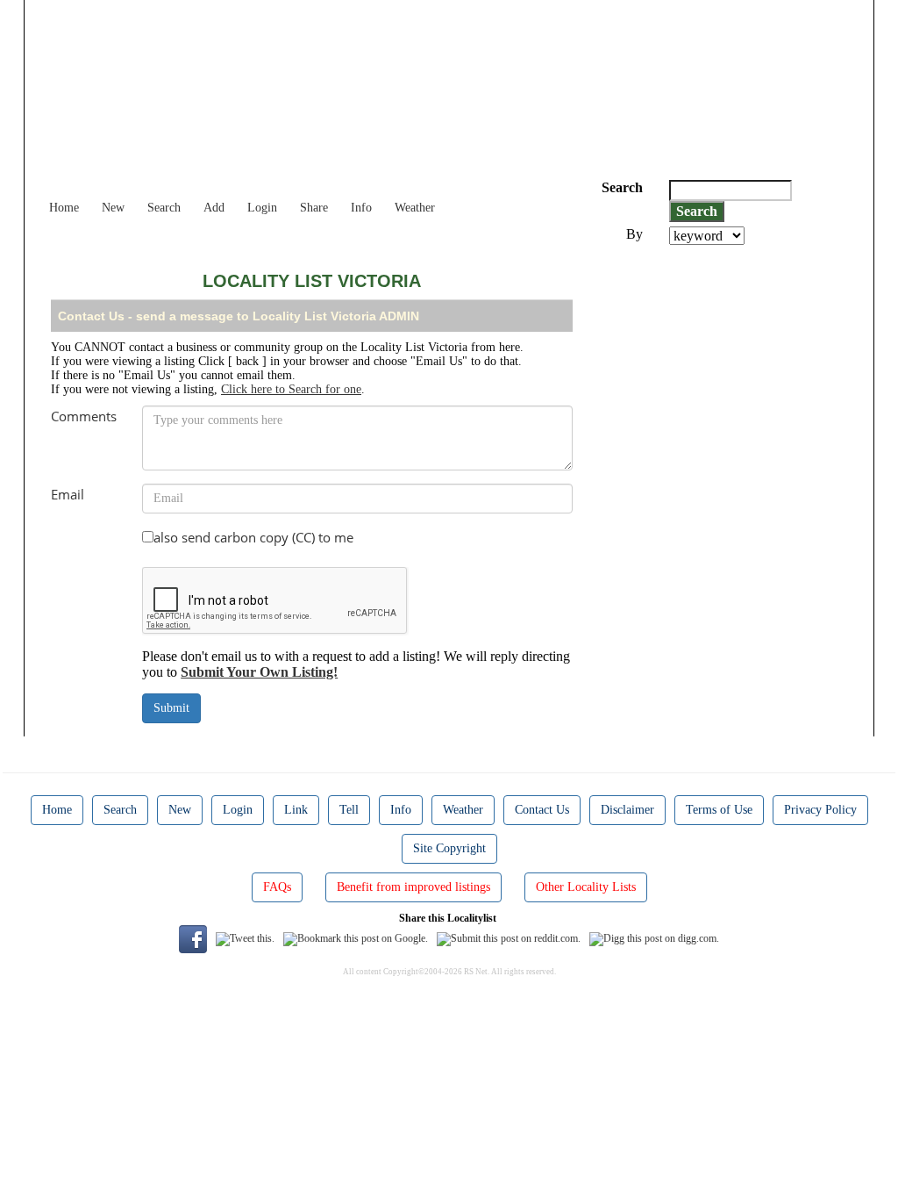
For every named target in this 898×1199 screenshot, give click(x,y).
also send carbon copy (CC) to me (253, 537)
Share (314, 207)
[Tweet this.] (245, 937)
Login (262, 207)
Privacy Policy (820, 809)
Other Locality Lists (586, 887)
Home (64, 207)
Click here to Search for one (291, 389)
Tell (349, 809)
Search (164, 207)
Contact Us (542, 809)
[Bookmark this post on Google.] (355, 937)
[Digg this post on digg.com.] (654, 937)
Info (361, 207)
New (113, 207)
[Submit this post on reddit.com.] (508, 937)
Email (67, 494)
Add (213, 207)
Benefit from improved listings (413, 887)
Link (296, 809)
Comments (84, 416)
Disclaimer (627, 809)
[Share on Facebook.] (193, 937)
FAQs (277, 887)
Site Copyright (449, 848)
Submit (171, 707)
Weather (415, 207)
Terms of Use (719, 809)
